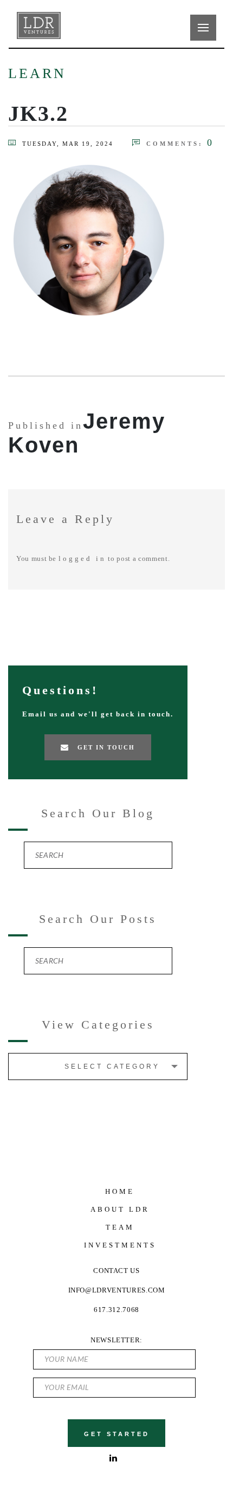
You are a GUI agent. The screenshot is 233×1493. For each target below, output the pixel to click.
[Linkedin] (114, 1459)
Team (120, 1227)
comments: (180, 143)
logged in (82, 558)
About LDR (120, 1209)
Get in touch (106, 747)
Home (119, 1191)
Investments (120, 1245)
